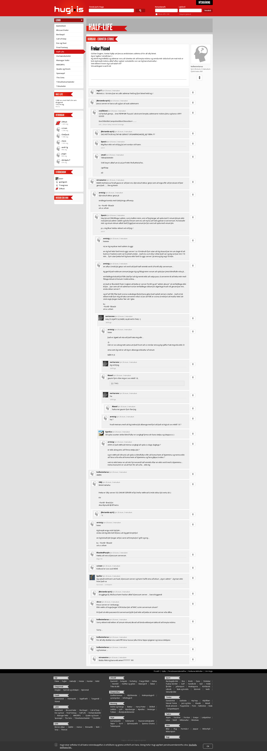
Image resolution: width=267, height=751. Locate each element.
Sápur (112, 723)
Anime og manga (117, 707)
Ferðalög (133, 681)
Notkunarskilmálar (195, 671)
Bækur (129, 707)
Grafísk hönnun (116, 695)
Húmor (79, 727)
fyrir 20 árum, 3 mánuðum (111, 91)
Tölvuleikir (61, 86)
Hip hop (194, 700)
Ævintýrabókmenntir (126, 712)
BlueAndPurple (103, 552)
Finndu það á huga (96, 7)
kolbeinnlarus (197, 66)
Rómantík (89, 727)
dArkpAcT (65, 160)
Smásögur (151, 709)
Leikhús (113, 709)
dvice (99, 602)
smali (103, 155)
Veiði (208, 689)
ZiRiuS (64, 121)
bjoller (99, 576)
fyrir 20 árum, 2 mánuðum (125, 417)
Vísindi (57, 701)
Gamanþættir (115, 721)
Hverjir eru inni (62, 197)
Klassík (198, 703)
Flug (175, 729)
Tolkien (113, 712)
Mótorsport (170, 731)
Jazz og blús (186, 703)
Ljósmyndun (115, 698)
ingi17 (99, 90)
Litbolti (168, 689)
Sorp (56, 729)
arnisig (102, 192)
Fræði (57, 695)
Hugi (168, 737)
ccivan (64, 128)
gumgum (63, 182)
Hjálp (164, 671)
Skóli (97, 727)
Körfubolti (206, 686)
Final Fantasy (62, 47)
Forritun (187, 717)
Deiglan (58, 690)
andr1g (64, 147)
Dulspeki (123, 681)
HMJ (100, 482)
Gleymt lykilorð (185, 14)
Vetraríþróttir (171, 692)
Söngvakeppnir (173, 709)
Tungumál (95, 699)
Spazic (104, 141)
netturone (110, 316)
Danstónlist (170, 700)
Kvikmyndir (129, 721)
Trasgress (63, 185)
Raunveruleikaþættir (146, 721)
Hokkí (208, 684)
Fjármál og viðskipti (71, 690)
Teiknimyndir (115, 726)
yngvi (63, 153)
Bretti (190, 681)
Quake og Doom (63, 69)
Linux (168, 720)
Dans (198, 681)
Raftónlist (202, 706)
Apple (168, 717)
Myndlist (141, 709)
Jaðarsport (180, 686)
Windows (195, 720)
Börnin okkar (60, 727)
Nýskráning (204, 2)
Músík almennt (171, 706)
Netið (175, 720)
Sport (168, 678)
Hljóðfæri (206, 700)
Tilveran (64, 729)
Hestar (81, 681)
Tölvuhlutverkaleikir (65, 82)
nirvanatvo (101, 180)
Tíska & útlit (114, 686)
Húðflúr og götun (128, 684)
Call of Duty (61, 39)
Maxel (110, 375)
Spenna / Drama (148, 723)
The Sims (60, 77)
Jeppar (195, 729)
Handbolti (192, 684)
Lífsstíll (113, 678)
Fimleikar (207, 681)
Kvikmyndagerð (148, 695)
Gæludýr (72, 681)
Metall (207, 703)
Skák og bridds (182, 689)
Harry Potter (141, 707)
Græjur (196, 717)
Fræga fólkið (144, 681)
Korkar (92, 39)
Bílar (168, 729)
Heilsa (154, 681)
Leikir (58, 20)
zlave (63, 141)
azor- (61, 178)
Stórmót (197, 689)
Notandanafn (160, 7)
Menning (113, 703)
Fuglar (64, 681)
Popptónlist (184, 706)
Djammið (114, 681)
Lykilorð (182, 7)
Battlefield (61, 26)
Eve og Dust (61, 43)
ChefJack (65, 134)
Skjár (112, 717)
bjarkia (108, 432)
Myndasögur (130, 709)
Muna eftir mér (164, 14)
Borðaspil (60, 34)
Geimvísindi (59, 699)
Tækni (168, 714)
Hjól (201, 684)
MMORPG (60, 64)
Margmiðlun (115, 692)
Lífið (56, 724)
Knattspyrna (193, 686)
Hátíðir (70, 727)
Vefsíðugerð (127, 698)
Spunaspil (60, 73)
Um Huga (208, 671)
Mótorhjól (206, 729)
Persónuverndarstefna (177, 671)
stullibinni (103, 111)
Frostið (156, 671)
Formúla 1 (185, 729)
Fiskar (57, 681)
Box (183, 681)
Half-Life (60, 51)
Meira (58, 106)
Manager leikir (63, 60)
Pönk (194, 706)
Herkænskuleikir (63, 56)
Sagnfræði (84, 699)
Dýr (56, 678)
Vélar (168, 725)
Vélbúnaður (184, 720)
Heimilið (115, 684)
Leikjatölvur (206, 717)
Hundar (90, 681)
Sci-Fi (121, 723)
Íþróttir (168, 686)
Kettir (97, 681)
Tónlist (168, 697)
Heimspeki (72, 699)
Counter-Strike (105, 39)
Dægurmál (59, 686)
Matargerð (143, 684)
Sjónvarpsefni (132, 723)
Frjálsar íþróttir (172, 684)
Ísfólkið (152, 707)
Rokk (210, 706)
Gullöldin (183, 700)
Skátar (152, 684)
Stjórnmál (85, 690)
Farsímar (177, 717)
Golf (183, 684)
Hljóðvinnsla (132, 695)
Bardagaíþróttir (172, 681)
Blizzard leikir (62, 30)
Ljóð (120, 709)
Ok (208, 746)
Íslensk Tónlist (171, 703)
